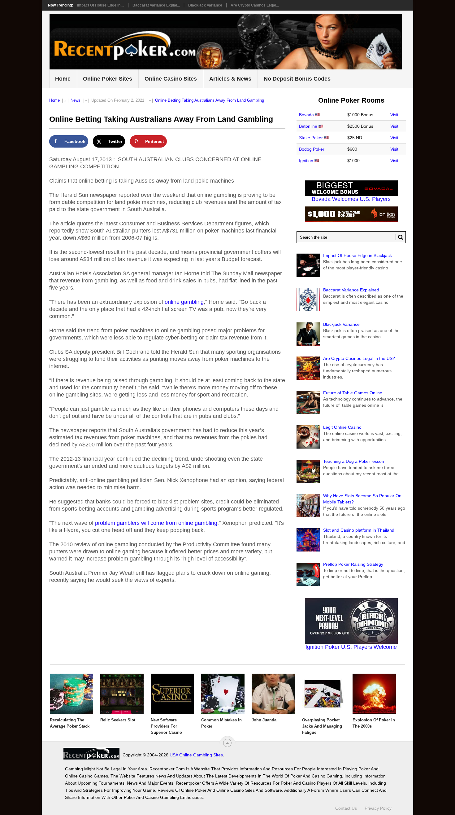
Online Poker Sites (107, 79)
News (75, 100)
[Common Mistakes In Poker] (223, 694)
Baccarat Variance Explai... (156, 5)
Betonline (308, 126)
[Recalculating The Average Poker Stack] (71, 694)
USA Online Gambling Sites (196, 754)
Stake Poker (311, 137)
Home (63, 79)
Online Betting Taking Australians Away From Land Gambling (209, 100)
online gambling (184, 302)
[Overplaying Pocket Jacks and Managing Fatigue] (323, 694)
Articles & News (230, 79)
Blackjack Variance (205, 5)
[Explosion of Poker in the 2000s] (374, 694)
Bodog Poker (311, 149)
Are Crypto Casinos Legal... (255, 5)
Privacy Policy (378, 808)
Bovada (306, 114)
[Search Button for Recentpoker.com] (399, 237)
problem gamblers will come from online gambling (156, 523)
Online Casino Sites (171, 79)
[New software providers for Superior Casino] (172, 694)
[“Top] (227, 743)
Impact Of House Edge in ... (100, 5)
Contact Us (346, 808)
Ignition (306, 160)
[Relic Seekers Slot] (122, 694)
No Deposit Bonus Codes (297, 79)
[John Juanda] (273, 694)
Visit (394, 114)
